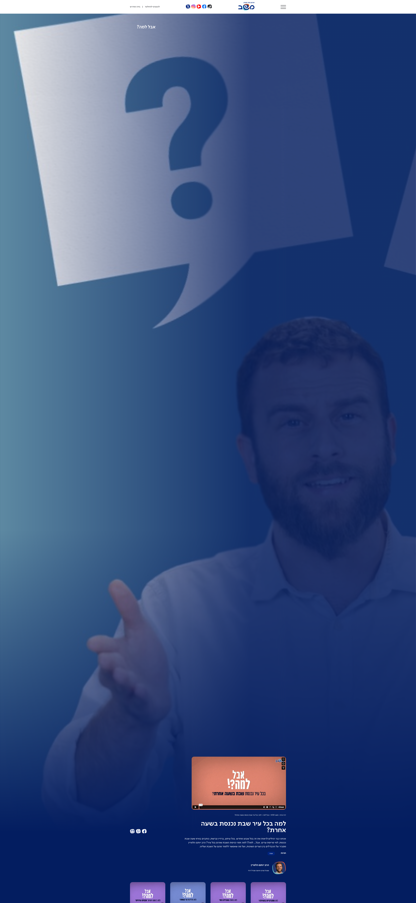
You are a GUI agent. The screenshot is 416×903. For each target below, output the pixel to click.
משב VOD (274, 815)
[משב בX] (188, 6)
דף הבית (283, 815)
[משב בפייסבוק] (204, 6)
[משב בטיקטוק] (209, 6)
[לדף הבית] (246, 10)
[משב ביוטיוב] (199, 6)
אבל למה (266, 815)
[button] (283, 7)
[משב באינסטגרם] (193, 6)
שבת (271, 853)
